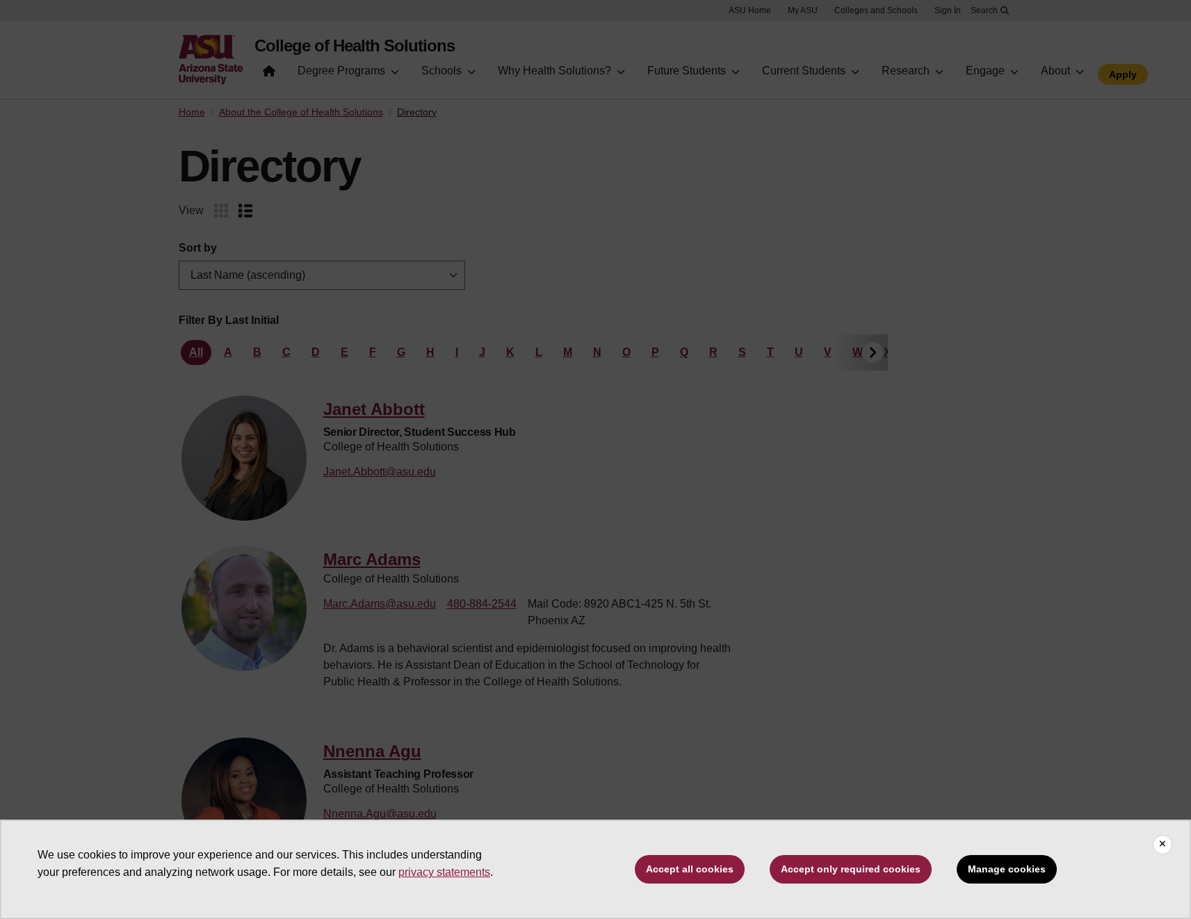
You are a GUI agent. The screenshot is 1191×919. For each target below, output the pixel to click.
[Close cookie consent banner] (1162, 844)
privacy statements (444, 872)
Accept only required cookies (851, 869)
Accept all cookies (690, 869)
